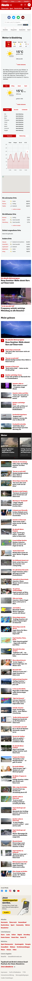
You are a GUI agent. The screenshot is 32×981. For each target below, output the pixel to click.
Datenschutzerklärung (7, 975)
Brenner (4, 217)
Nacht (25, 86)
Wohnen (12, 947)
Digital (19, 935)
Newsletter (4, 928)
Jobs (19, 1)
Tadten (4, 206)
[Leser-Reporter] (21, 5)
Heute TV (23, 937)
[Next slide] (30, 442)
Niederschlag (22, 136)
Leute (8, 935)
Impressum (4, 972)
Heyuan (4, 242)
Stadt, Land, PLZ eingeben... (13, 22)
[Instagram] (10, 891)
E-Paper (5, 1)
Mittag (12, 86)
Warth (3, 220)
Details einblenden (21, 64)
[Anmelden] (25, 5)
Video (14, 950)
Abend (19, 86)
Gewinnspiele (19, 944)
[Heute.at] (5, 5)
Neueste (26, 8)
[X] (6, 891)
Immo (12, 1)
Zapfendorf (5, 246)
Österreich (5, 8)
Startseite (4, 922)
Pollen (7, 109)
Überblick (5, 30)
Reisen (9, 950)
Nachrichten (5, 925)
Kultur (14, 935)
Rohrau (4, 203)
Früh (6, 86)
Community (20, 925)
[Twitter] (13, 17)
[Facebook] (9, 17)
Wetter (27, 925)
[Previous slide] (2, 442)
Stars (3, 935)
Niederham (5, 249)
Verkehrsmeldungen (23, 947)
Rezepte (28, 944)
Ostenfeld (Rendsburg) (8, 244)
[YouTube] (18, 891)
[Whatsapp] (18, 17)
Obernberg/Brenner (7, 222)
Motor (3, 950)
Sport (11, 8)
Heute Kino (15, 937)
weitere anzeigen (17, 209)
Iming (3, 251)
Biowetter (16, 109)
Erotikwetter (24, 109)
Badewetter (22, 30)
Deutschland (22, 922)
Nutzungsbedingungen (22, 975)
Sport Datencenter (7, 944)
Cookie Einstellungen (7, 978)
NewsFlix (26, 1)
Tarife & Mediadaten (15, 972)
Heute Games (5, 937)
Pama (3, 201)
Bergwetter (14, 30)
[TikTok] (14, 891)
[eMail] (22, 17)
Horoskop (27, 935)
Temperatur (9, 136)
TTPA (24, 972)
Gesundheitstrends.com (15, 956)
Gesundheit (4, 947)
